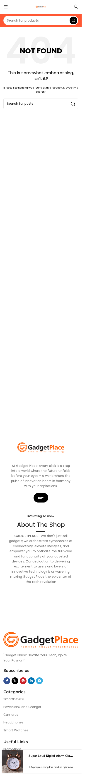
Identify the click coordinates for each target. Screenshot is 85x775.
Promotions (12, 749)
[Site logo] (40, 6)
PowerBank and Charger (22, 707)
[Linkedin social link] (31, 680)
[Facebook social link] (6, 680)
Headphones (13, 722)
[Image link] (40, 639)
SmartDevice (13, 699)
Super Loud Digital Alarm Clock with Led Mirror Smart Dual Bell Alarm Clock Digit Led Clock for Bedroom (51, 756)
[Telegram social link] (39, 680)
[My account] (75, 6)
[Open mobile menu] (5, 6)
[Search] (73, 20)
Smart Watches (15, 730)
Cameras (10, 714)
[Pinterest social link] (23, 680)
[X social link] (15, 680)
